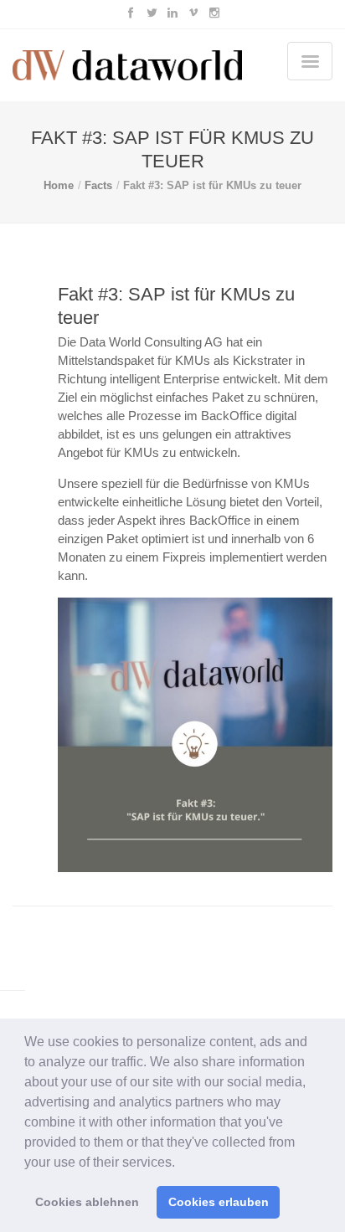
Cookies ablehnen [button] (87, 1202)
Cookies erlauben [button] (218, 1202)
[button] (180, 1163)
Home (59, 185)
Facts (98, 185)
